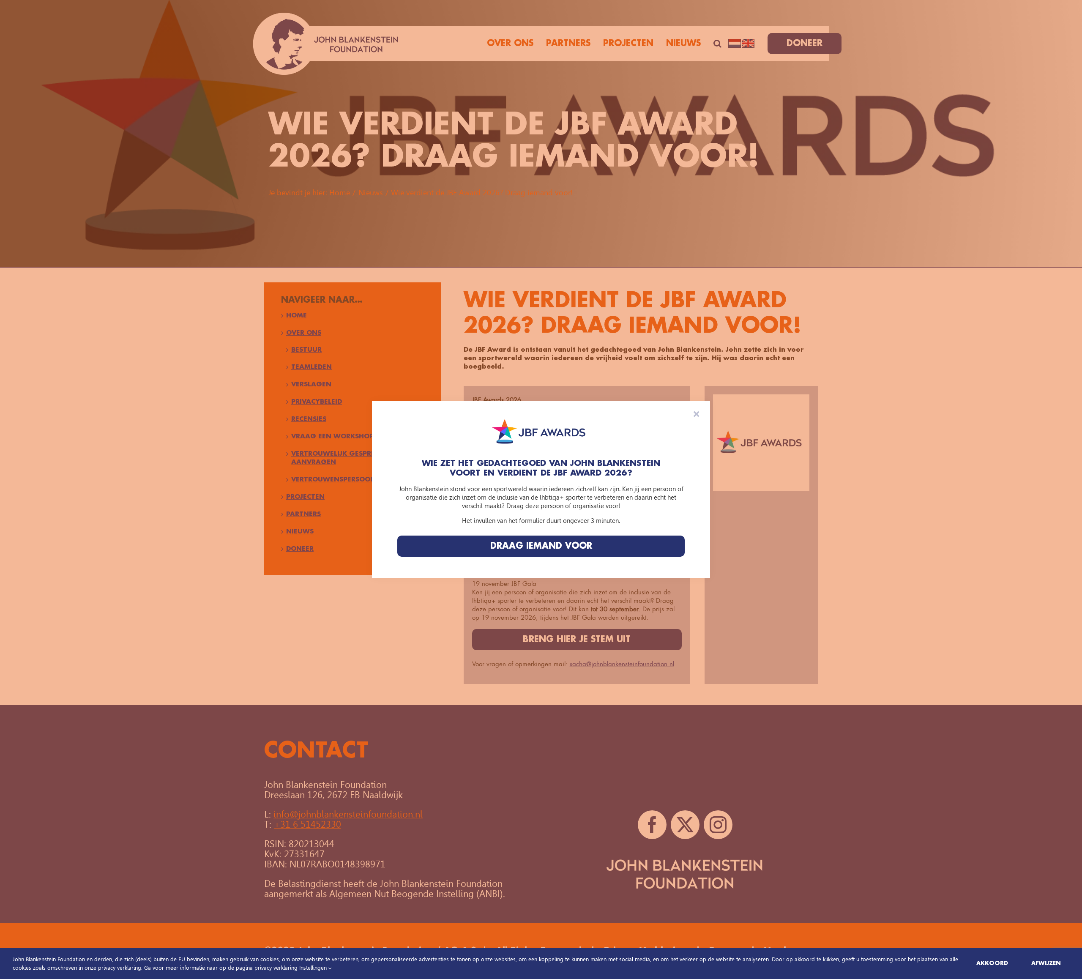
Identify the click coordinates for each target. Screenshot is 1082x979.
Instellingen (313, 968)
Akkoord (992, 963)
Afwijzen (1046, 963)
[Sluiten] (696, 414)
